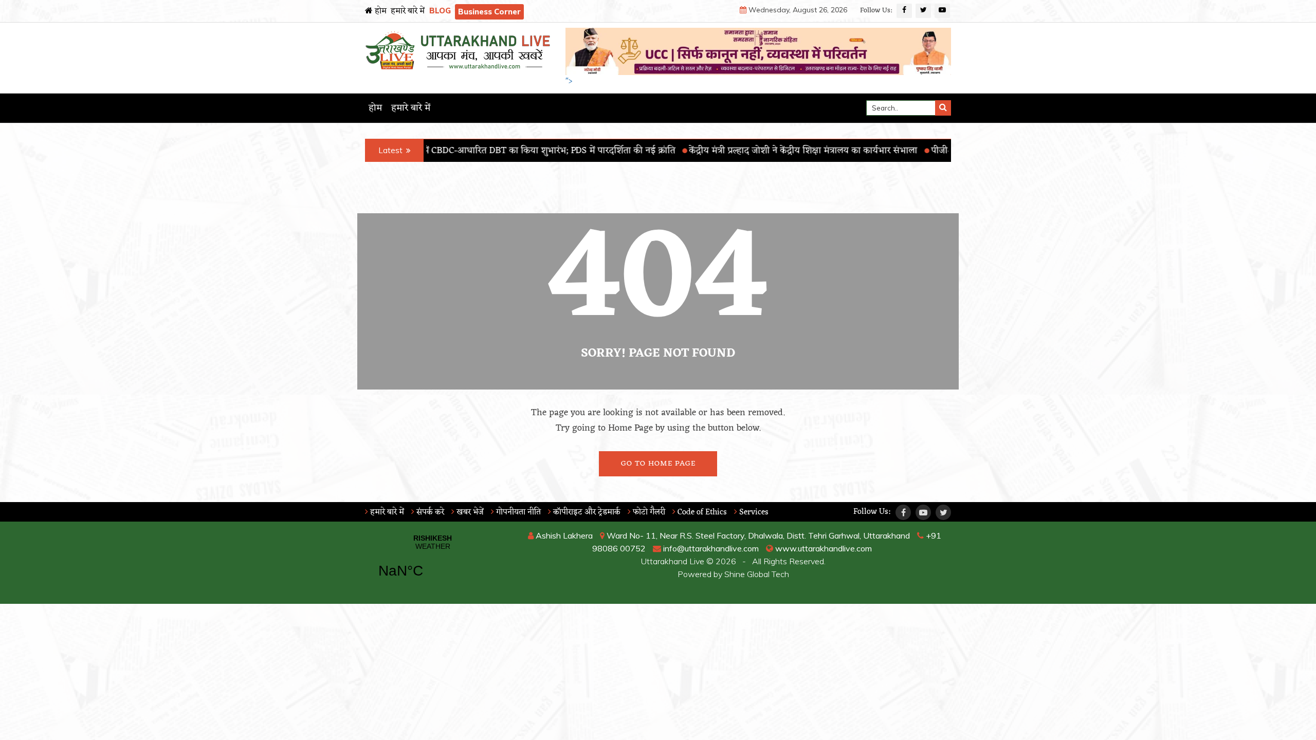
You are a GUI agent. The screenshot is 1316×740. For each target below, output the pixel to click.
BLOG (440, 10)
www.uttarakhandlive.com (822, 548)
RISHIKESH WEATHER (432, 562)
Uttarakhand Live (672, 561)
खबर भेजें (469, 512)
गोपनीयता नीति (517, 512)
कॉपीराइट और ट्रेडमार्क (585, 512)
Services (753, 512)
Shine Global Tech (756, 574)
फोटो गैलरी (648, 512)
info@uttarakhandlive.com (710, 548)
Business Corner (489, 11)
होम (380, 11)
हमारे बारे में (408, 11)
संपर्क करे (429, 512)
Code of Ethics (701, 512)
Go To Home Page (658, 464)
